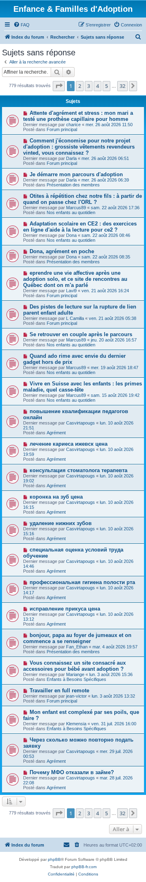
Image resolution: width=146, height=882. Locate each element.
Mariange (75, 674)
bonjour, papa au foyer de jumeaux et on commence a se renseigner (77, 638)
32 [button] (122, 86)
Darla (71, 158)
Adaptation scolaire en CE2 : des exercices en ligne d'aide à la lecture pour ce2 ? (80, 227)
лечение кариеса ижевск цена (68, 444)
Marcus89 (76, 207)
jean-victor (76, 696)
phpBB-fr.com (84, 866)
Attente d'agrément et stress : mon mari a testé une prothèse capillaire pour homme (78, 116)
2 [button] (79, 86)
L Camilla (75, 318)
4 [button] (97, 86)
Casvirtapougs (80, 422)
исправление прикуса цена (65, 609)
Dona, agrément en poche (62, 251)
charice (73, 124)
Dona (71, 235)
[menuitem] (21, 25)
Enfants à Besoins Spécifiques (76, 679)
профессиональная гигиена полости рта (82, 582)
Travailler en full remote (59, 690)
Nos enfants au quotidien (71, 212)
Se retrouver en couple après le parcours (81, 334)
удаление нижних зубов (61, 523)
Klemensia (76, 723)
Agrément (56, 432)
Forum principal (62, 129)
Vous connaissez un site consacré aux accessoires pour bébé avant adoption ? (74, 666)
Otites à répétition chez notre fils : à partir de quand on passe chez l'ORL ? (82, 199)
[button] (59, 86)
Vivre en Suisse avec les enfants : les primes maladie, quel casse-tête (82, 387)
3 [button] (88, 86)
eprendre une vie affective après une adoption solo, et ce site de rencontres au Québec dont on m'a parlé (75, 279)
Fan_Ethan (77, 646)
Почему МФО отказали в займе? (72, 772)
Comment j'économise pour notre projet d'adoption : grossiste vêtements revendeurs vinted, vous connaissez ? (79, 147)
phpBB (54, 859)
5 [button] (106, 86)
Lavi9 (71, 290)
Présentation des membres (73, 184)
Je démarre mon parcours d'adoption (76, 174)
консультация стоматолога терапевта (78, 470)
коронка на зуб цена (56, 497)
